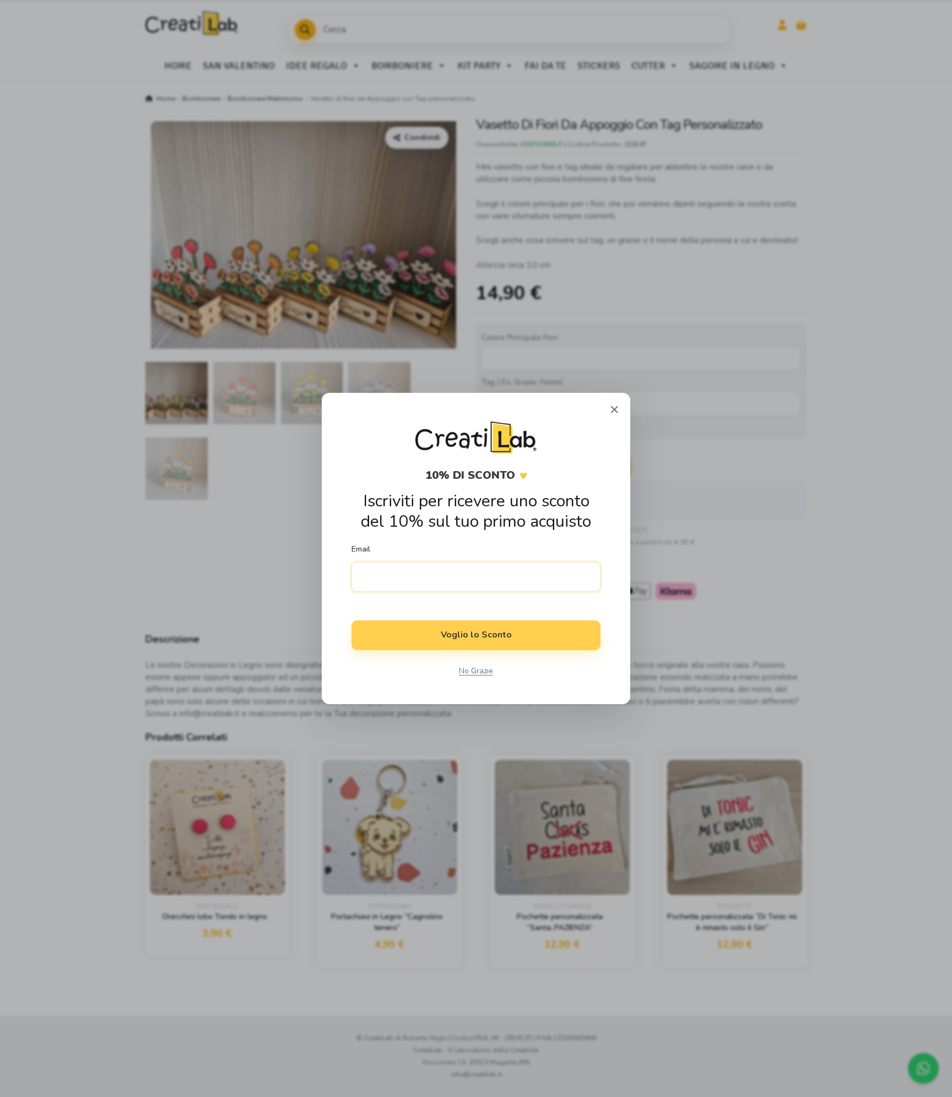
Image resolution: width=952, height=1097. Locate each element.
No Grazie (476, 671)
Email (360, 549)
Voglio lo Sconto (476, 635)
